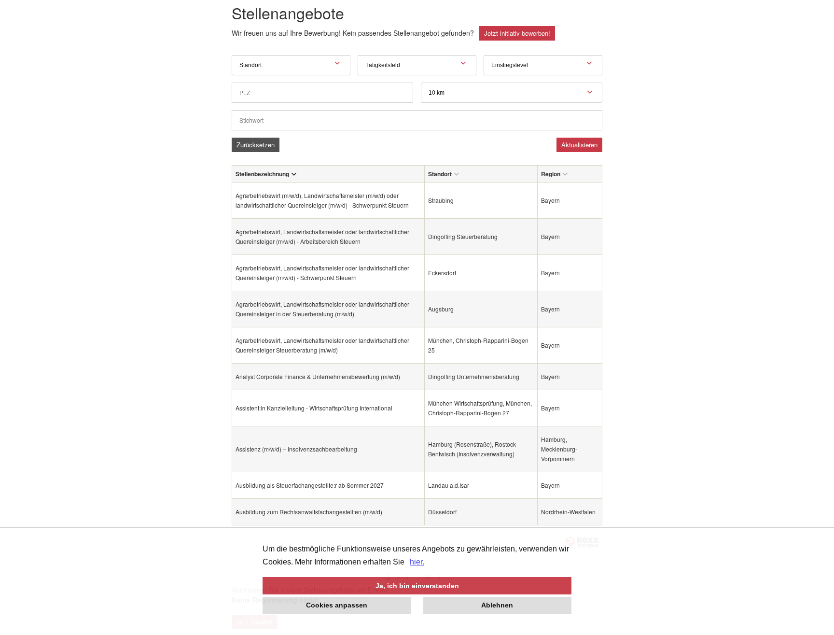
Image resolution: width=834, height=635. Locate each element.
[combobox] (511, 93)
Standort (440, 173)
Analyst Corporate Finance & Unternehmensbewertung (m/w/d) (318, 376)
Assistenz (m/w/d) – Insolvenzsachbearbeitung (296, 449)
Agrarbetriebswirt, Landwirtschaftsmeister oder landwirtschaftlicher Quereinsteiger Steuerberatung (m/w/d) (322, 345)
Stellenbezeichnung (262, 173)
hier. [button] (417, 562)
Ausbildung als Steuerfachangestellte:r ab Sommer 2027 (310, 485)
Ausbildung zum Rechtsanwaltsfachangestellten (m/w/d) (309, 512)
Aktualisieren (579, 144)
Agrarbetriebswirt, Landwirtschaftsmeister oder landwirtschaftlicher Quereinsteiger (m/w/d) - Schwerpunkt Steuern (322, 273)
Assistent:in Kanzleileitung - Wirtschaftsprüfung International (314, 408)
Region (550, 173)
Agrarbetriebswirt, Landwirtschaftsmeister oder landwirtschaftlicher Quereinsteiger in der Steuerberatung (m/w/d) (322, 309)
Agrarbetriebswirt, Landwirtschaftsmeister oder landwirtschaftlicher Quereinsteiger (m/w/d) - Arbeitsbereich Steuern (322, 236)
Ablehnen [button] (497, 605)
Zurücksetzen (255, 144)
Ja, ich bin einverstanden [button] (417, 586)
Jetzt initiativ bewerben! (517, 33)
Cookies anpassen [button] (336, 605)
